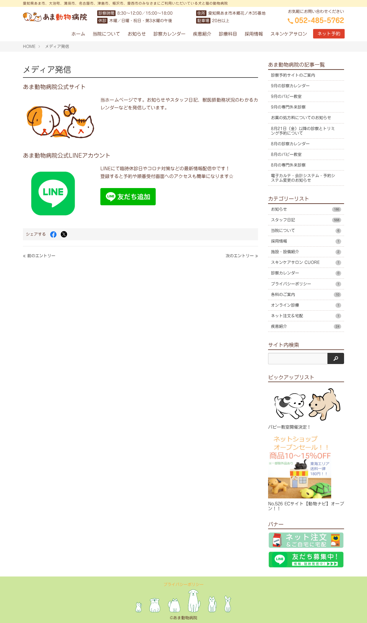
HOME (29, 46)
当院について (106, 34)
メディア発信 (57, 46)
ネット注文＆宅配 (305, 316)
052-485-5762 (319, 20)
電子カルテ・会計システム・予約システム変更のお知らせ (303, 178)
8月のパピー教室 (286, 154)
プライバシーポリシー (305, 284)
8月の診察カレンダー (290, 144)
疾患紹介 (202, 34)
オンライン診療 (305, 305)
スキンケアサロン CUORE (305, 262)
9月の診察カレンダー (290, 86)
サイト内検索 (283, 344)
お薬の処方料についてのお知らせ (301, 118)
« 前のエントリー (39, 256)
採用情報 (254, 34)
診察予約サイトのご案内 (293, 75)
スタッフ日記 (305, 220)
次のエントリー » (242, 256)
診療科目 (228, 34)
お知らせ (137, 34)
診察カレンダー (169, 34)
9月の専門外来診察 (288, 107)
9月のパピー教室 (286, 96)
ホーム (78, 34)
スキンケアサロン (288, 34)
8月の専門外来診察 (288, 165)
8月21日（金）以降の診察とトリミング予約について (303, 131)
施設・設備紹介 (305, 252)
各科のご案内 (305, 295)
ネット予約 (328, 33)
